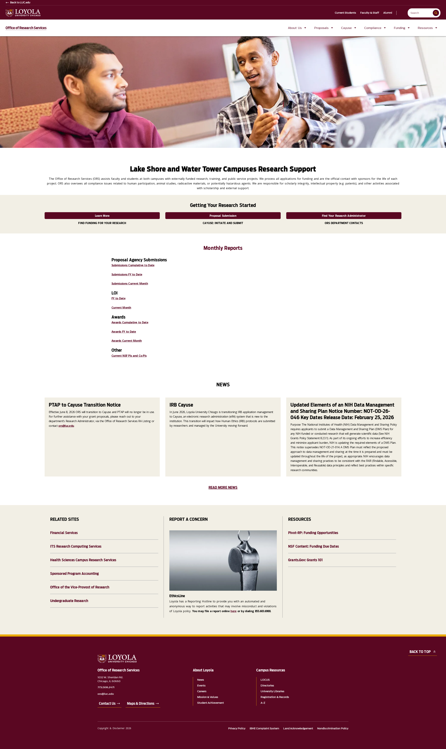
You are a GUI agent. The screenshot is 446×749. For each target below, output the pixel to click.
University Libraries (272, 691)
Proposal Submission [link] (223, 215)
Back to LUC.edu (20, 2)
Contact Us (107, 703)
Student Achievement (210, 703)
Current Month (121, 307)
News (200, 680)
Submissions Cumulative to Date (133, 265)
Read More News (223, 487)
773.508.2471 (106, 687)
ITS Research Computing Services (75, 546)
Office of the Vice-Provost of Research (79, 587)
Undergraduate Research (69, 601)
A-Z (263, 703)
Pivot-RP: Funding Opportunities (313, 533)
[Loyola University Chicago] (23, 13)
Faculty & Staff (369, 13)
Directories (267, 685)
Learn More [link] (102, 215)
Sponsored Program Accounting (74, 574)
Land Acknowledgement (298, 728)
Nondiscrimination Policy (332, 728)
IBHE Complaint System (264, 728)
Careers (202, 691)
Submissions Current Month (130, 283)
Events (201, 685)
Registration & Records (275, 697)
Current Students (345, 13)
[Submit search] (436, 13)
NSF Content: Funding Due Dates (313, 546)
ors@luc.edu (66, 426)
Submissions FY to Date (127, 274)
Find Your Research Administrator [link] (344, 215)
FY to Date (118, 298)
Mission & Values (207, 697)
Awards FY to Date (124, 332)
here (233, 611)
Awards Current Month (127, 341)
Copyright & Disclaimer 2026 (114, 728)
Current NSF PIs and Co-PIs (129, 356)
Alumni (387, 13)
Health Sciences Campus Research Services (83, 560)
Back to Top (420, 652)
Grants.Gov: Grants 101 (305, 560)
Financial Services (64, 533)
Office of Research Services (26, 28)
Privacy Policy (236, 728)
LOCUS (265, 680)
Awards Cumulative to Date (130, 322)
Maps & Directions (140, 703)
